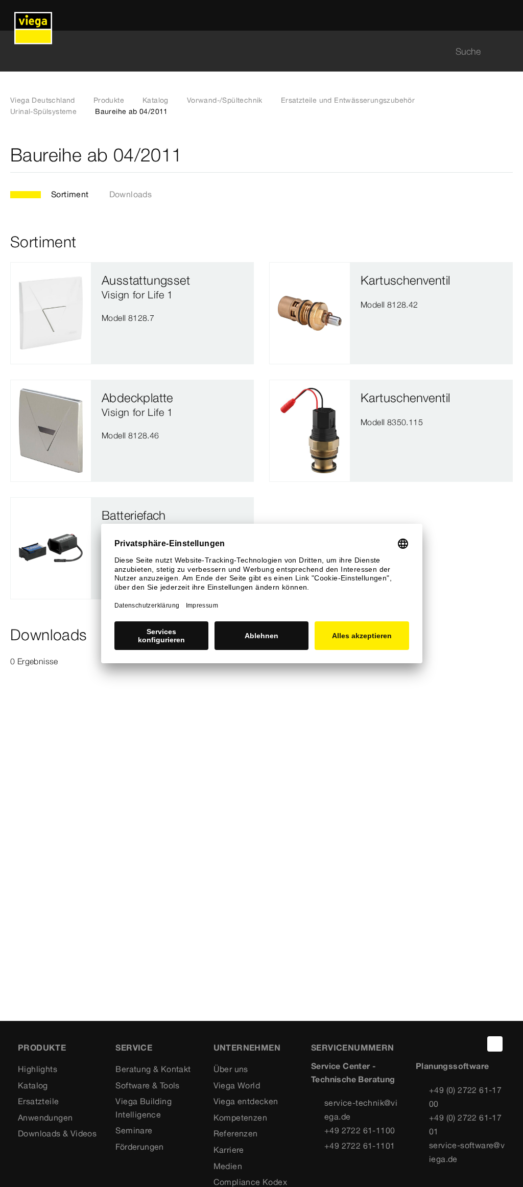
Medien (227, 1166)
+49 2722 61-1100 (359, 1130)
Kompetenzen (240, 1117)
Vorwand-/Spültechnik (225, 100)
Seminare (133, 1130)
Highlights (37, 1069)
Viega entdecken (245, 1101)
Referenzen (235, 1133)
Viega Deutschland (42, 100)
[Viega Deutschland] (33, 15)
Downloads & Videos (57, 1133)
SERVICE (133, 1047)
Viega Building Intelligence (143, 1108)
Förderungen (139, 1147)
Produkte (108, 100)
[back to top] (495, 1044)
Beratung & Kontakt (153, 1069)
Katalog (155, 100)
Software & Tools (147, 1085)
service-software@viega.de (467, 1152)
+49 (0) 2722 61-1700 (465, 1097)
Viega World (236, 1085)
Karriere (228, 1150)
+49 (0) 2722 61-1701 (465, 1124)
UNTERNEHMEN (246, 1047)
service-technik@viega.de (360, 1110)
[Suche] (507, 51)
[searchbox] (252, 51)
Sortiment (70, 194)
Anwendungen (45, 1117)
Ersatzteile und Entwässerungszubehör (348, 100)
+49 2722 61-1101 (359, 1146)
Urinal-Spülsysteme (43, 111)
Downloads (130, 194)
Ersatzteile (38, 1101)
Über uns (230, 1069)
